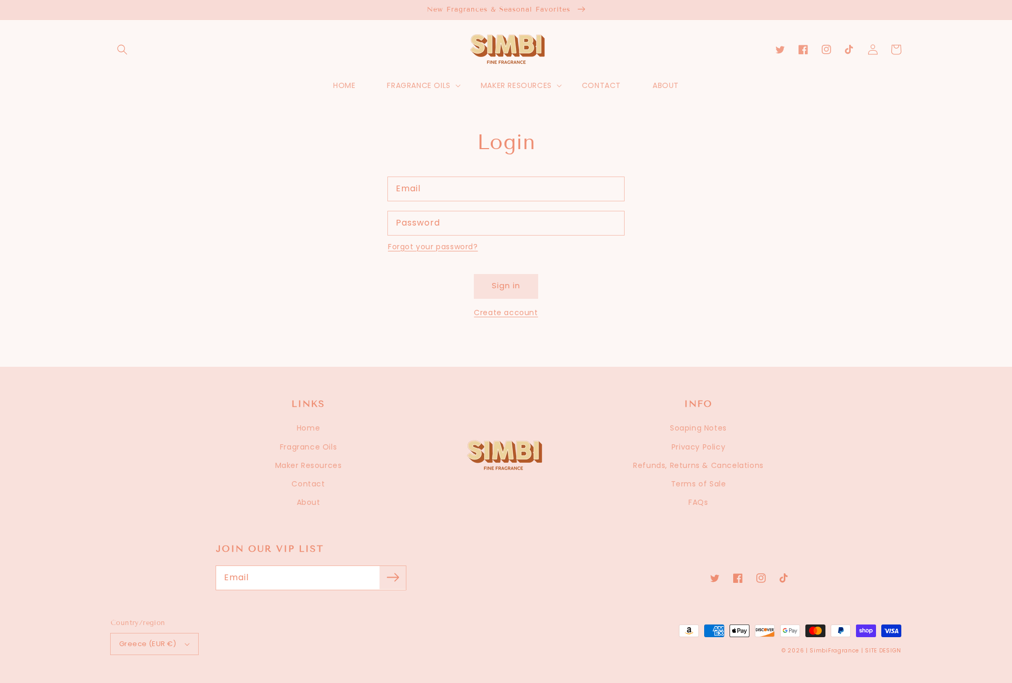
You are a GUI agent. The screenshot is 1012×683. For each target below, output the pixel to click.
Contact (308, 484)
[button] (122, 49)
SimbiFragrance (834, 651)
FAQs (698, 502)
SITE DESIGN (883, 651)
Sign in (506, 285)
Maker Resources (308, 465)
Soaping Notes (698, 428)
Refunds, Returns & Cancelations (698, 465)
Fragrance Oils (308, 447)
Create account (506, 312)
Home (308, 428)
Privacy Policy (698, 447)
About (308, 502)
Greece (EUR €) (148, 644)
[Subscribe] (393, 577)
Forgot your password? (433, 246)
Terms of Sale (698, 484)
